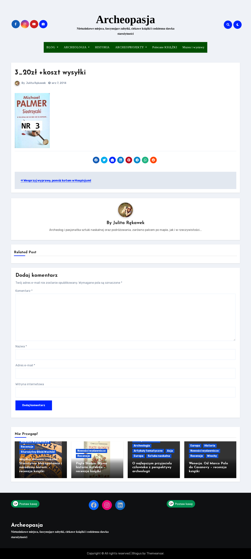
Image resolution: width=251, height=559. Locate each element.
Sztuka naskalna (159, 456)
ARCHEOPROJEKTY (130, 47)
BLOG (51, 47)
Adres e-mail (25, 365)
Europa (138, 456)
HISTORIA (102, 47)
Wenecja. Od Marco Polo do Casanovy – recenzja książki (208, 467)
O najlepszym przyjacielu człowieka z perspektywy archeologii (152, 467)
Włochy (212, 456)
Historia (209, 445)
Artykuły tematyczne (148, 450)
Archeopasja (125, 19)
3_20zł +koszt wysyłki (50, 72)
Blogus (137, 553)
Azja (170, 450)
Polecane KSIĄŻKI (164, 47)
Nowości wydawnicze (35, 441)
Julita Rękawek (36, 83)
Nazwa (21, 346)
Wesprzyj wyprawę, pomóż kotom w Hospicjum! (57, 180)
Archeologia (142, 445)
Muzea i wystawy (193, 47)
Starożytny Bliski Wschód (38, 451)
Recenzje (27, 446)
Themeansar (155, 553)
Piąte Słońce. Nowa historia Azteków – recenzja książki (91, 467)
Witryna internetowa (29, 384)
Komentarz (24, 291)
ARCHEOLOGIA (75, 47)
